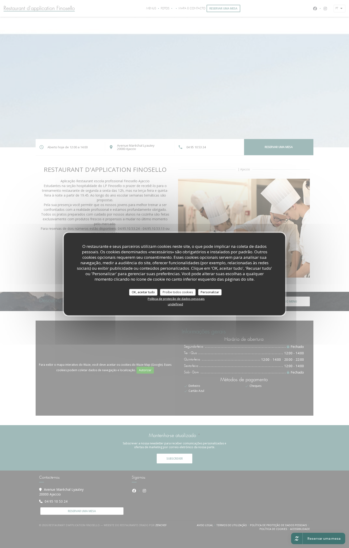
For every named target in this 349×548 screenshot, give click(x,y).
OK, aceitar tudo (143, 292)
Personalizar (210, 292)
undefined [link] (175, 304)
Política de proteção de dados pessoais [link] (176, 298)
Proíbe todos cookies (178, 292)
